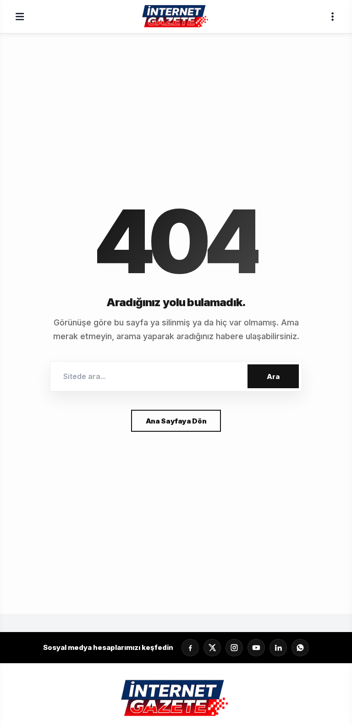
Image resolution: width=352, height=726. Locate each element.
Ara (273, 376)
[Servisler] (332, 16)
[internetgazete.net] (176, 16)
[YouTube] (256, 647)
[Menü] (20, 16)
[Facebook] (190, 647)
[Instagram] (234, 647)
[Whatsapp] (300, 647)
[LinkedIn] (278, 647)
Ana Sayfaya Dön (176, 421)
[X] (212, 647)
